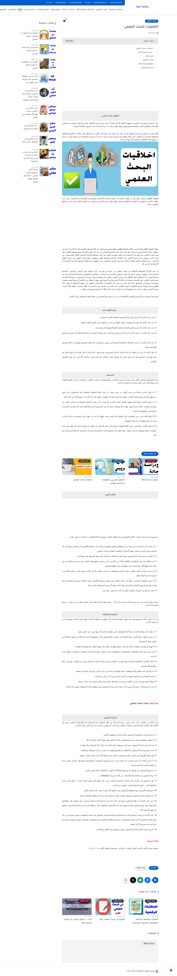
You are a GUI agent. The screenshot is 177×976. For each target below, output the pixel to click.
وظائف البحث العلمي (82, 480)
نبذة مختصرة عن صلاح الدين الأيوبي (30, 127)
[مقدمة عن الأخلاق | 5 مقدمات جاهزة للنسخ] (48, 35)
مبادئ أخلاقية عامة (146, 52)
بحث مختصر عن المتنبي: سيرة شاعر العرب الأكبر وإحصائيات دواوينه (30, 95)
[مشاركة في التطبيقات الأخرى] (126, 880)
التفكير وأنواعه (43, 10)
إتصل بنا (88, 2)
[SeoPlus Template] (156, 971)
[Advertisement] (110, 95)
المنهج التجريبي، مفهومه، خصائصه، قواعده (113, 482)
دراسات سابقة (68, 10)
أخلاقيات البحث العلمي (144, 48)
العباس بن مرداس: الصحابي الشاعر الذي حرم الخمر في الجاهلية (30, 157)
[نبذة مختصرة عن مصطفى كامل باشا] (48, 140)
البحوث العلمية (115, 10)
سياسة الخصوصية (100, 2)
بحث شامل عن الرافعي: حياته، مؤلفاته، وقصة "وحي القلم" (30, 113)
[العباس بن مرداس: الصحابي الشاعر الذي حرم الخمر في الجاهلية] (48, 154)
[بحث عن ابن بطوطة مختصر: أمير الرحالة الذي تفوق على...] (48, 78)
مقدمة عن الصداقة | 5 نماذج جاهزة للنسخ (30, 51)
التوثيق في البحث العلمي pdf (112, 919)
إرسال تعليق (149, 943)
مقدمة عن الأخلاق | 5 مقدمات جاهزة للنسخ (29, 36)
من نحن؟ (49, 2)
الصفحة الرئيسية (116, 2)
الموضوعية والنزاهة (146, 64)
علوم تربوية (55, 10)
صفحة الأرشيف (60, 2)
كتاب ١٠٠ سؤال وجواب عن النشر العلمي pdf (78, 921)
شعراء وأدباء (29, 10)
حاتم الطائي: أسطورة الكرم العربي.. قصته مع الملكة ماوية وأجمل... (30, 176)
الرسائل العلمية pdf (85, 10)
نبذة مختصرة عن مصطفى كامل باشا (30, 140)
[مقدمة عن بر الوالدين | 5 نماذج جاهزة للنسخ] (48, 64)
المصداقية (150, 56)
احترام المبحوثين (147, 68)
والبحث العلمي (152, 199)
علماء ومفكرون (15, 10)
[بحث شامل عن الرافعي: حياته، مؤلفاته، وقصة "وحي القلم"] (48, 110)
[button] (147, 880)
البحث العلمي (101, 10)
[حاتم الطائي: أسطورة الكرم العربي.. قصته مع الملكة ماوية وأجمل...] (48, 171)
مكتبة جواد (142, 7)
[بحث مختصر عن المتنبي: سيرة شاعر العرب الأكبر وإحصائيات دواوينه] (48, 92)
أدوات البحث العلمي (139, 703)
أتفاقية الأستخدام (75, 2)
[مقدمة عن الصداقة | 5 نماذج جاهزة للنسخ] (48, 49)
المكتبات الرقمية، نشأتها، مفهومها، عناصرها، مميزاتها (145, 921)
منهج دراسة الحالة (150, 480)
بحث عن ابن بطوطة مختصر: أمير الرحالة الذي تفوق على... (30, 80)
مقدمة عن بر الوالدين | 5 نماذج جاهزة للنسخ (29, 65)
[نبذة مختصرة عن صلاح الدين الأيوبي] (48, 127)
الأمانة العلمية (148, 60)
